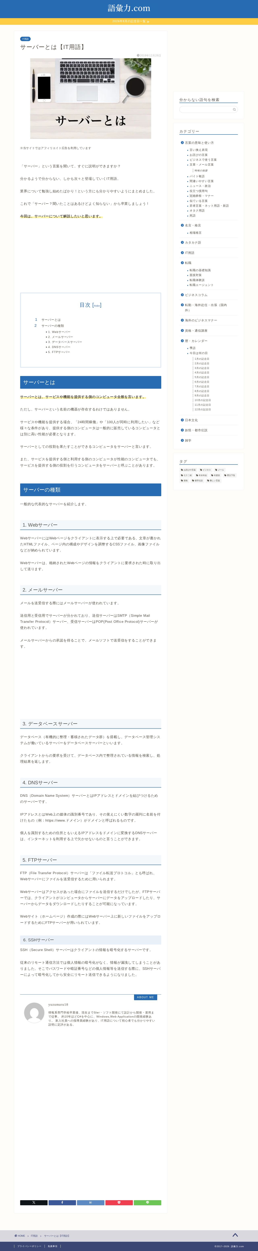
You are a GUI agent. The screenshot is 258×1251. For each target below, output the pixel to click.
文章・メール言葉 (202, 164)
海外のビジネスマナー (201, 320)
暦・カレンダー (196, 341)
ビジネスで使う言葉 (203, 159)
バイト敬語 (197, 176)
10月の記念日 (203, 400)
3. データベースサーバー (65, 342)
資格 (186, 481)
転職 (188, 263)
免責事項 (52, 1246)
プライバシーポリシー (29, 1246)
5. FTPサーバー (59, 352)
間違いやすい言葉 (202, 181)
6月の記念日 (202, 381)
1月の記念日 (202, 358)
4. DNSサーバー (59, 347)
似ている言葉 (199, 200)
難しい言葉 (215, 481)
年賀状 (217, 475)
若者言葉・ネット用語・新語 (209, 205)
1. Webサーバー (59, 331)
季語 (193, 348)
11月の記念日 (203, 404)
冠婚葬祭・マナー (202, 195)
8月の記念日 (202, 391)
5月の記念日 (202, 377)
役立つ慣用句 (199, 191)
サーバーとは (51, 319)
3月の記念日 (202, 368)
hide (97, 305)
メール (221, 470)
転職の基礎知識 (200, 270)
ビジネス (207, 470)
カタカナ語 (193, 242)
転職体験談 (197, 280)
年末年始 (203, 475)
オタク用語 (197, 210)
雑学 (188, 440)
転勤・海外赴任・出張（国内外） (206, 307)
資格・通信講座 (196, 330)
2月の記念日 (202, 363)
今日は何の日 (199, 353)
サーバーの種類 (53, 325)
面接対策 (196, 275)
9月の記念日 (202, 395)
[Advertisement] (90, 256)
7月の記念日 (202, 386)
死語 (193, 215)
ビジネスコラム (196, 295)
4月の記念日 (202, 372)
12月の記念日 (203, 409)
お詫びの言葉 (199, 154)
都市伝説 (199, 481)
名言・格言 (193, 225)
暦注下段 (231, 475)
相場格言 (196, 232)
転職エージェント (202, 284)
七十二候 (188, 475)
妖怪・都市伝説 (196, 430)
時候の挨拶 (201, 170)
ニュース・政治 (200, 185)
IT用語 (25, 39)
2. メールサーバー (60, 337)
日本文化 (191, 420)
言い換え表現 (199, 149)
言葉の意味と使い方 (199, 142)
